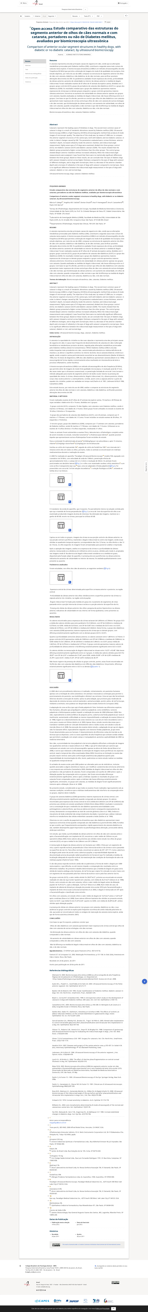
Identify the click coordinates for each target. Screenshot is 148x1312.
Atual (44, 16)
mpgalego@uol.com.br (58, 1123)
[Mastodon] (39, 1290)
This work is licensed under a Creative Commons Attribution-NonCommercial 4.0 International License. (91, 1244)
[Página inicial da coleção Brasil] (27, 1286)
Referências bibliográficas (33, 73)
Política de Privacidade (102, 1308)
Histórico (28, 82)
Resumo (75, 16)
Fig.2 (113, 466)
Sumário (27, 16)
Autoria (60, 55)
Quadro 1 (96, 666)
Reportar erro (146, 466)
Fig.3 (86, 511)
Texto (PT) (87, 16)
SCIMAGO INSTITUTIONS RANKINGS (78, 55)
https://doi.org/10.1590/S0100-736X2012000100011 (86, 22)
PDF (98, 16)
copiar (107, 22)
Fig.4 (107, 568)
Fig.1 (79, 463)
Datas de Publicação (31, 78)
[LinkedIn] (41, 1290)
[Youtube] (45, 1290)
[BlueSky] (37, 1290)
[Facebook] (43, 1290)
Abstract (28, 65)
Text (26, 69)
